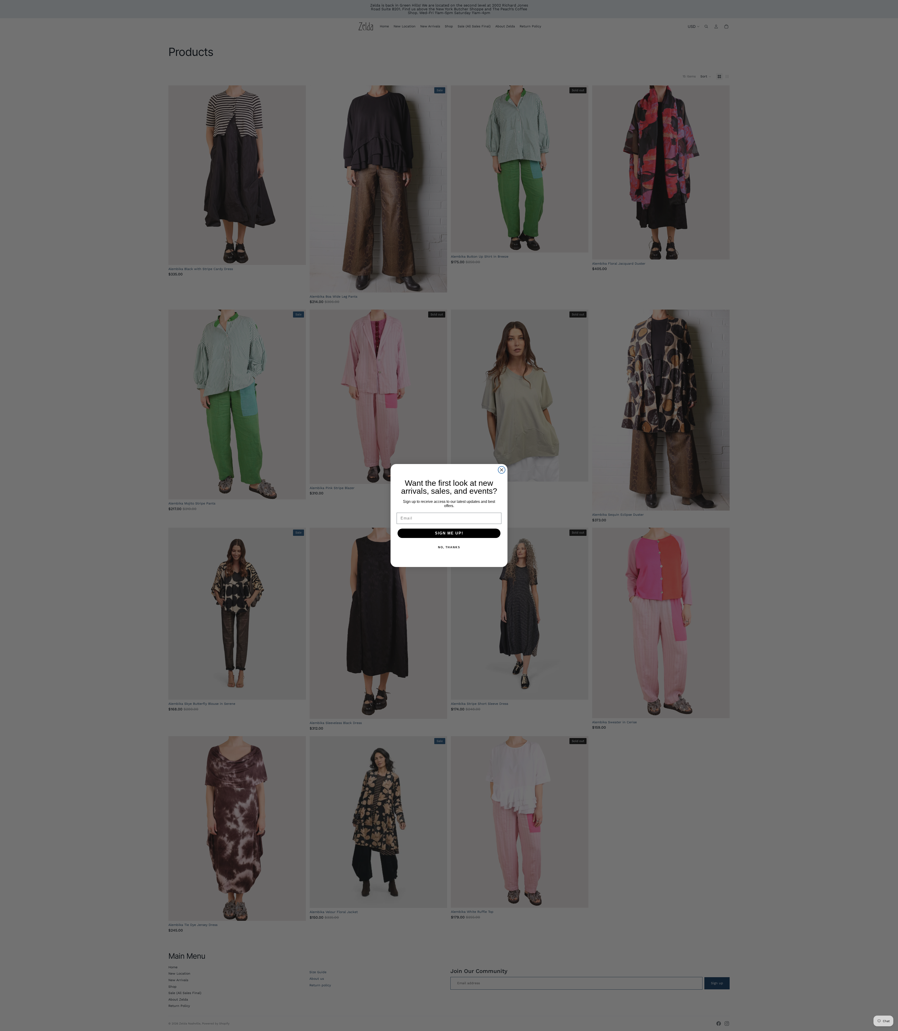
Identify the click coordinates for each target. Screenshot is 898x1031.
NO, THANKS (449, 547)
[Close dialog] (501, 469)
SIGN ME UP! (449, 533)
